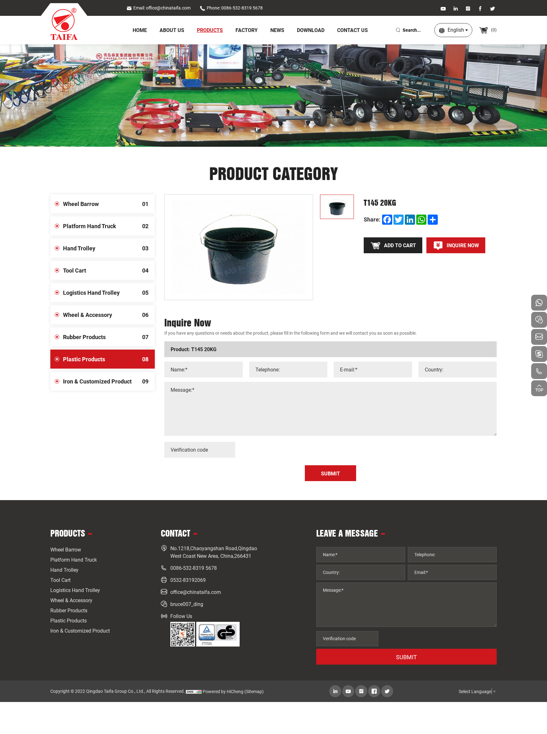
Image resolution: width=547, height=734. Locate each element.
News (277, 30)
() (493, 30)
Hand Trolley (105, 248)
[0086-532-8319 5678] (539, 371)
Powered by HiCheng (223, 691)
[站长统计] (194, 691)
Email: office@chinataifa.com (162, 8)
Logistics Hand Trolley (105, 292)
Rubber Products (105, 337)
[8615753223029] (539, 303)
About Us (172, 30)
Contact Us (352, 30)
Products (210, 30)
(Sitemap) (254, 691)
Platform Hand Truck (105, 226)
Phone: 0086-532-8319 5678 (235, 8)
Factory (247, 30)
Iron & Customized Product (105, 381)
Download (310, 30)
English (456, 29)
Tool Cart (105, 270)
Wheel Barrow (105, 204)
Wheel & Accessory (105, 315)
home (140, 30)
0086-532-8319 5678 (193, 567)
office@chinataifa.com (195, 592)
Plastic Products (105, 359)
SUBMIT (406, 657)
